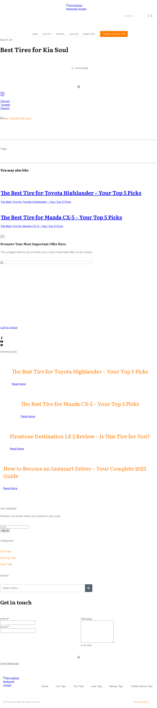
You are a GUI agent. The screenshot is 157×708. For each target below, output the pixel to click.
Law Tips (6, 564)
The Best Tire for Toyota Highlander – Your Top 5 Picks (71, 192)
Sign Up (5, 530)
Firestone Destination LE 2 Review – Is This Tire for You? (80, 436)
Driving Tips (8, 558)
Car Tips (5, 551)
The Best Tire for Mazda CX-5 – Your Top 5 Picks (61, 217)
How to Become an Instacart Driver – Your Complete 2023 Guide (74, 472)
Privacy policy (141, 701)
